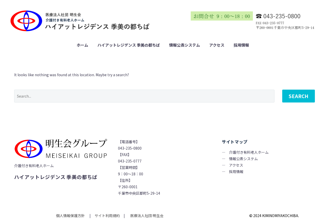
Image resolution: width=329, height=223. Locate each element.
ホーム (82, 45)
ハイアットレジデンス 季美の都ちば (128, 45)
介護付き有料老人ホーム (249, 152)
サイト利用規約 (107, 215)
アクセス (216, 45)
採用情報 (241, 45)
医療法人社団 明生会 (146, 215)
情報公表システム (184, 45)
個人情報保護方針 (71, 215)
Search (298, 95)
